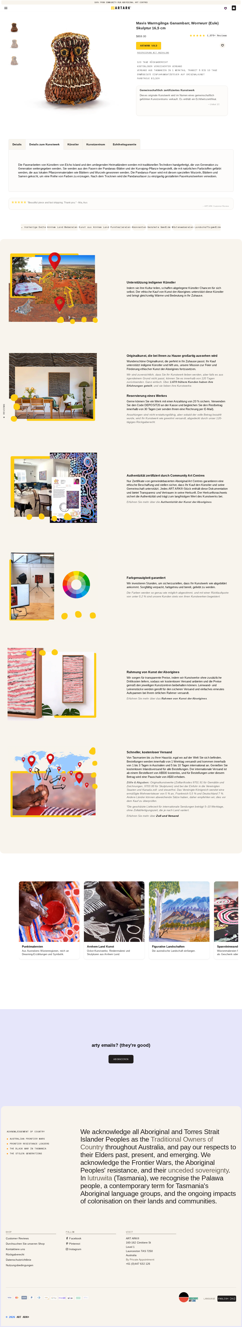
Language (209, 1298)
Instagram (74, 1249)
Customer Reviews (17, 1238)
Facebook (74, 1238)
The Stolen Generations (26, 1153)
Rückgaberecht (15, 1254)
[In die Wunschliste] (222, 45)
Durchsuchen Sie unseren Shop (25, 1243)
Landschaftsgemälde (208, 227)
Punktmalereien (120, 227)
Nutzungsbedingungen (19, 1265)
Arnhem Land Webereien (62, 227)
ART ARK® (23, 1316)
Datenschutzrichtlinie (18, 1259)
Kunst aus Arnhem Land (94, 227)
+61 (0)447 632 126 (138, 1263)
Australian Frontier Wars (27, 1138)
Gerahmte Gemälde (159, 227)
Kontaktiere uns (15, 1249)
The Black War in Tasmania (28, 1148)
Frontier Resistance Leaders (29, 1143)
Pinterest (74, 1243)
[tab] (17, 144)
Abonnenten (139, 227)
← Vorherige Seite (33, 227)
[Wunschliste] (225, 8)
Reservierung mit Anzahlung (153, 52)
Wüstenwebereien (182, 227)
